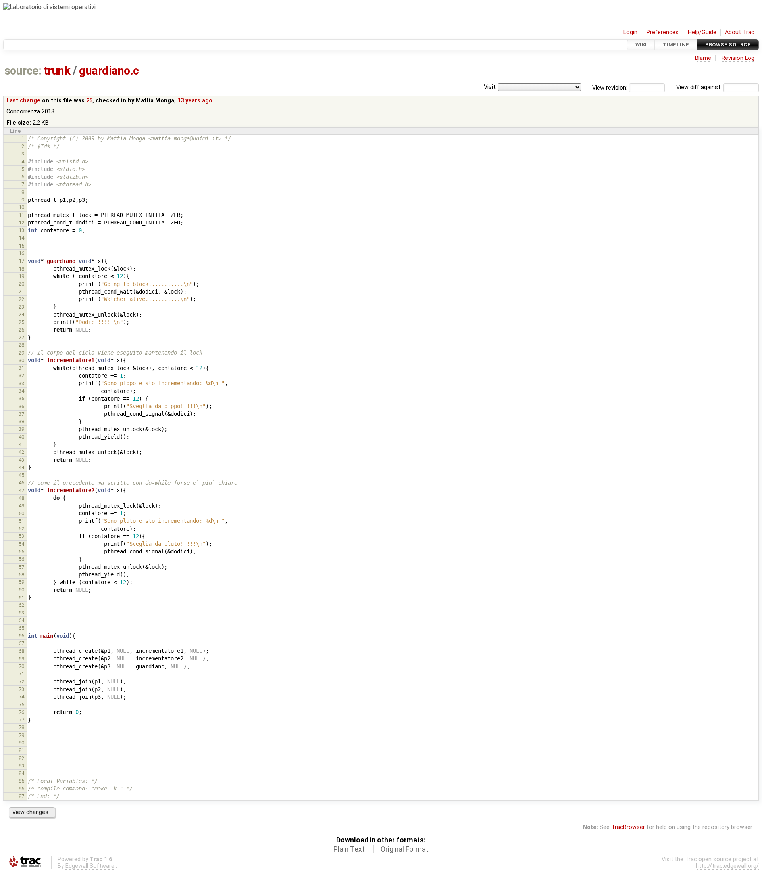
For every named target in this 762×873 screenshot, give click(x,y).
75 (21, 705)
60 (21, 590)
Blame (703, 58)
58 (21, 575)
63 (21, 613)
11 (21, 215)
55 (21, 551)
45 (21, 475)
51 (21, 521)
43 (21, 460)
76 (21, 712)
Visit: (490, 87)
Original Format (405, 849)
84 (21, 773)
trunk (57, 70)
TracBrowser (628, 827)
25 (89, 100)
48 (21, 498)
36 (21, 406)
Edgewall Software (89, 866)
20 (21, 284)
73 (21, 689)
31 (21, 368)
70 (21, 666)
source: (22, 70)
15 (21, 246)
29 (21, 353)
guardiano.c (109, 70)
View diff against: (699, 87)
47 (21, 490)
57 (21, 567)
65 (21, 628)
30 (21, 360)
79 (21, 735)
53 (21, 536)
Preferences (663, 32)
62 (21, 605)
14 (21, 238)
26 (21, 330)
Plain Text (349, 849)
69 (21, 659)
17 (21, 261)
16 (21, 253)
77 (21, 720)
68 (21, 651)
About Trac (739, 32)
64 (21, 620)
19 (21, 276)
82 (21, 758)
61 (21, 598)
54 (21, 544)
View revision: (609, 87)
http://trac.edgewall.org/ (727, 866)
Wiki (641, 45)
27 (21, 337)
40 (21, 437)
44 (21, 467)
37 (21, 414)
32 (21, 375)
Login (630, 32)
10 (21, 207)
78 (21, 727)
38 (21, 421)
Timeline (676, 45)
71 (21, 674)
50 (21, 513)
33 (21, 383)
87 (21, 796)
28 (21, 345)
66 (21, 636)
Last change (23, 100)
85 (21, 781)
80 (21, 743)
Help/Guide (702, 32)
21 (21, 291)
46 (21, 482)
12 (21, 223)
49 (21, 505)
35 (21, 398)
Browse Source (727, 45)
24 (21, 314)
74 (21, 697)
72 (21, 682)
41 (21, 444)
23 (21, 307)
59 (21, 582)
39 (21, 429)
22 (21, 299)
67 (21, 643)
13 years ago (194, 100)
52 (21, 528)
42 (21, 452)
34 (21, 391)
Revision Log (738, 58)
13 (21, 230)
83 (21, 766)
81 (21, 750)
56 (21, 559)
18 (21, 269)
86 (21, 789)
